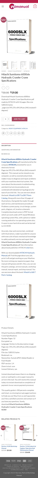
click (28, 248)
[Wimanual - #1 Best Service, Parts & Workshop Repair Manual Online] (19, 6)
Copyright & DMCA (28, 468)
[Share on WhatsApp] (3, 133)
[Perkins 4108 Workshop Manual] (9, 432)
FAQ (26, 469)
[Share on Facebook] (7, 133)
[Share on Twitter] (11, 133)
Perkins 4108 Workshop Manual (9, 447)
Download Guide (17, 469)
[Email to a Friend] (15, 133)
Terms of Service (13, 466)
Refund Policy (26, 466)
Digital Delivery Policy (11, 468)
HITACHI (27, 71)
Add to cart (19, 119)
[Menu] (2, 6)
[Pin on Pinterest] (19, 133)
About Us (7, 465)
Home (3, 71)
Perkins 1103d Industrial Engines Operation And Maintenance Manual (28, 448)
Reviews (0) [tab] (5, 154)
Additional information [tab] (10, 150)
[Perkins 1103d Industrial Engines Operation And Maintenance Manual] (28, 432)
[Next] (33, 36)
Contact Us (16, 465)
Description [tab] (6, 145)
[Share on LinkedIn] (22, 133)
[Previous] (4, 36)
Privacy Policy (27, 465)
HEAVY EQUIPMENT (15, 71)
